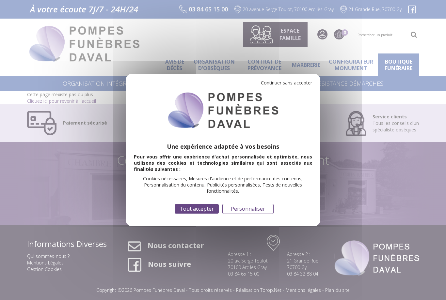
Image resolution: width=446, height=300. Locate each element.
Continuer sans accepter (286, 83)
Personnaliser (248, 208)
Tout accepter (197, 208)
